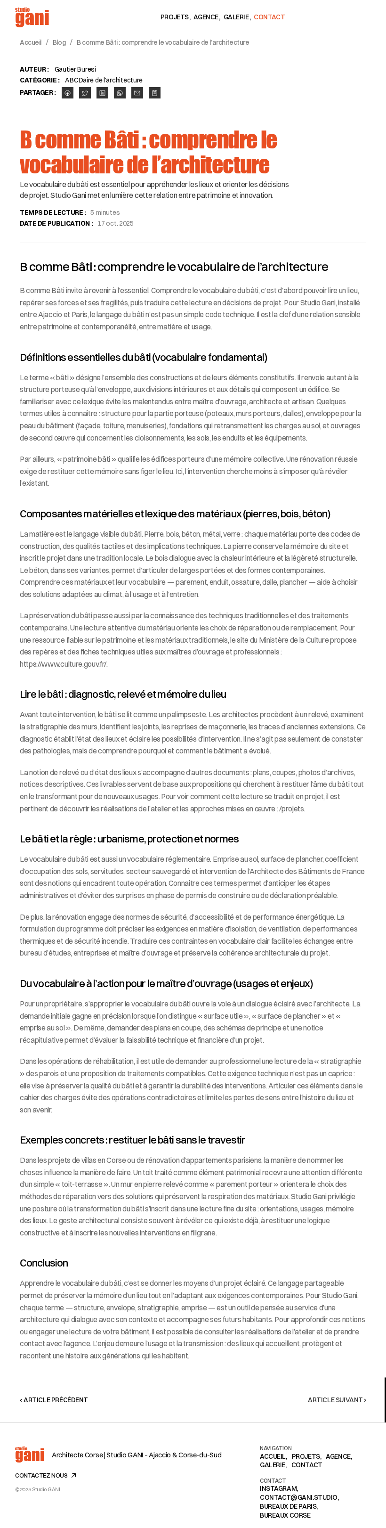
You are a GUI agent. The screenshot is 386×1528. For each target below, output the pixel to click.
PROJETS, (307, 1456)
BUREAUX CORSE (285, 1515)
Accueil (30, 42)
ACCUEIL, (273, 1456)
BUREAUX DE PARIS (288, 1506)
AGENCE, (339, 1456)
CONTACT (306, 1465)
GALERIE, (273, 1465)
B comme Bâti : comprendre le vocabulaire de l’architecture (163, 42)
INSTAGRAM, (279, 1488)
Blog (59, 42)
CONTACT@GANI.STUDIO (299, 1497)
